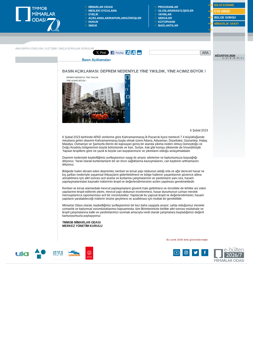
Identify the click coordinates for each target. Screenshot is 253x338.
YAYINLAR (165, 14)
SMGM (93, 25)
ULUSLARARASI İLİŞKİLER (177, 10)
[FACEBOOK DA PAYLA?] (117, 53)
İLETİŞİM (51, 48)
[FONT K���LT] (133, 53)
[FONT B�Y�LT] (128, 53)
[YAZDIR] (139, 53)
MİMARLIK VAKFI (226, 23)
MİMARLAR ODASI (101, 6)
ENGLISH (37, 48)
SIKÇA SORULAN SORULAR (76, 48)
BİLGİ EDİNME (224, 5)
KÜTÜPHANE (167, 21)
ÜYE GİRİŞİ (222, 11)
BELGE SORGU (225, 17)
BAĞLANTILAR (169, 25)
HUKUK (94, 21)
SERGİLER (165, 18)
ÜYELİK (94, 14)
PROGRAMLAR (169, 6)
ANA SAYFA (22, 48)
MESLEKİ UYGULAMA (103, 10)
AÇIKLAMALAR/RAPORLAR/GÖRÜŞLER (116, 18)
